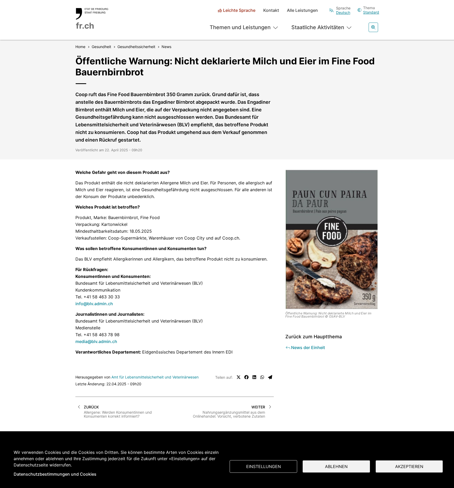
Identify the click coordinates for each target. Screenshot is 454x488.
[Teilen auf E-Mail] (270, 377)
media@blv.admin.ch (96, 341)
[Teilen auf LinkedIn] (254, 377)
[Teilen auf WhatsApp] (262, 377)
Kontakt (271, 10)
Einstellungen (263, 466)
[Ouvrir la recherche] (373, 27)
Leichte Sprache (239, 10)
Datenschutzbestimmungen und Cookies (55, 474)
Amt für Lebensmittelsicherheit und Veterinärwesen (155, 377)
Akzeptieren (409, 466)
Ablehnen (336, 466)
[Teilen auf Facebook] (246, 377)
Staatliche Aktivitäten (317, 27)
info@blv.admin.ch (94, 303)
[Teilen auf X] (238, 377)
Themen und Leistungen (240, 27)
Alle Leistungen (302, 10)
